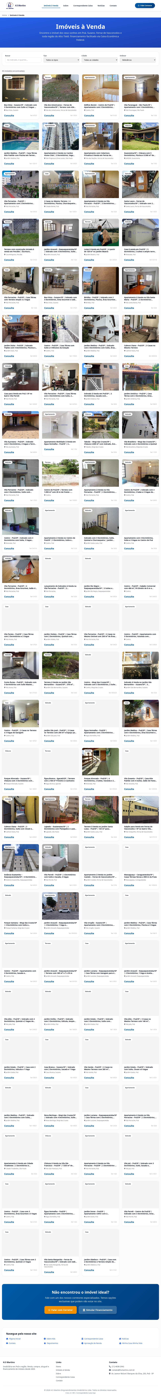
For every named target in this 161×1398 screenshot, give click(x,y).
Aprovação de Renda (93, 1343)
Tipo (45, 56)
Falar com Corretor (62, 1309)
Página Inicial (15, 1338)
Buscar (7, 56)
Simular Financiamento (99, 1309)
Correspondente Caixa (83, 5)
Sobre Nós (50, 1338)
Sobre (65, 5)
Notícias (101, 5)
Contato (113, 5)
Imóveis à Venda (51, 5)
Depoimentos (52, 1343)
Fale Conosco (146, 5)
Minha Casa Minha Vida (132, 1343)
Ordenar (123, 56)
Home (4, 15)
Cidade (84, 56)
